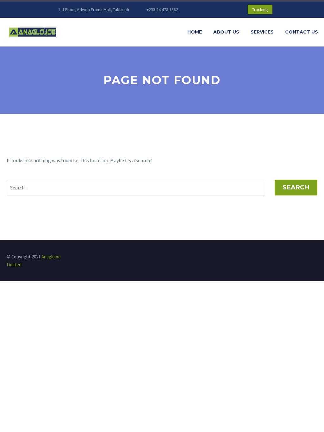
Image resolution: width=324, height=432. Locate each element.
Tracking (260, 9)
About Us (226, 32)
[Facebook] (203, 9)
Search (296, 187)
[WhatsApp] (222, 9)
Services (262, 32)
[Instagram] (213, 9)
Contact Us (301, 32)
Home (194, 32)
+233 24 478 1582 (162, 9)
